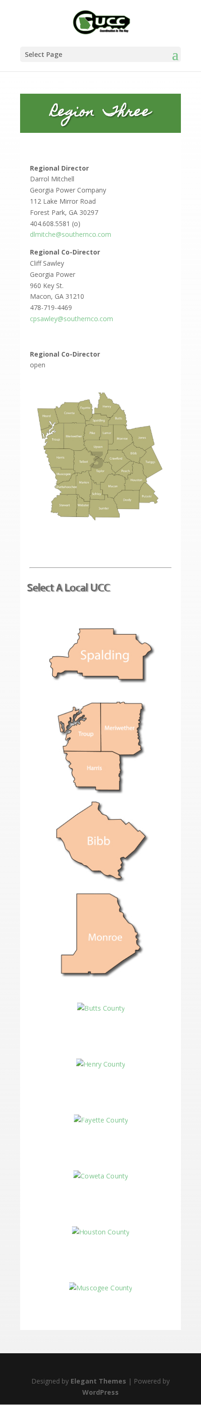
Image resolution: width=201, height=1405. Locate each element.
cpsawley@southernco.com (71, 318)
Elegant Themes (98, 1381)
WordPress (100, 1392)
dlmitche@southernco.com (70, 234)
